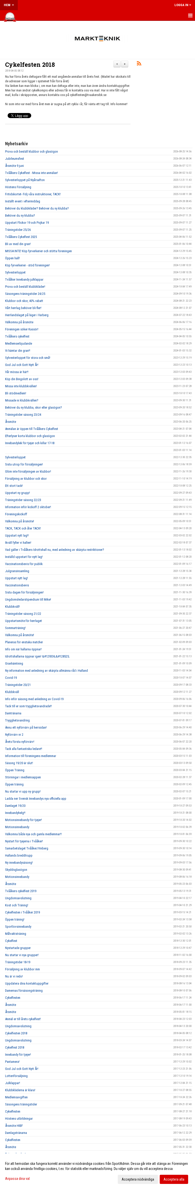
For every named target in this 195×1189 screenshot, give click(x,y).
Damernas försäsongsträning (24, 990)
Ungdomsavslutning (18, 898)
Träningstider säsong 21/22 (23, 614)
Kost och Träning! (16, 905)
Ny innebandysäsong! (19, 862)
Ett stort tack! (14, 486)
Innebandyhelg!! (15, 813)
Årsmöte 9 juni (14, 166)
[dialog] (97, 1171)
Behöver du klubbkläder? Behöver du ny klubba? (37, 208)
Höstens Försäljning (18, 187)
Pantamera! (12, 1062)
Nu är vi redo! (14, 976)
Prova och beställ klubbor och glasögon (31, 151)
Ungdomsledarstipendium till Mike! (28, 599)
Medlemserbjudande (18, 343)
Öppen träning (14, 784)
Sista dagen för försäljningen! (24, 592)
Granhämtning (14, 663)
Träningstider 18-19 (17, 962)
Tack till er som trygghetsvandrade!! (28, 706)
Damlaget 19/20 (15, 806)
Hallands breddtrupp (18, 855)
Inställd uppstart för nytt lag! (24, 557)
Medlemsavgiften (16, 1097)
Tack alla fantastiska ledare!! (23, 749)
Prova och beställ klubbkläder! (25, 286)
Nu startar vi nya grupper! (22, 955)
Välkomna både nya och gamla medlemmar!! (33, 834)
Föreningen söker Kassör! (21, 329)
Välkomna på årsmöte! (19, 521)
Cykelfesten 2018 (30, 64)
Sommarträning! (15, 628)
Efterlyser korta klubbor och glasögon (30, 436)
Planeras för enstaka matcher (24, 642)
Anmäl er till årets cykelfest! (23, 1019)
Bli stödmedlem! (15, 393)
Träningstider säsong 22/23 (23, 500)
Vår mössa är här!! (16, 372)
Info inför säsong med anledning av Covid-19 (34, 699)
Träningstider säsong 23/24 (23, 414)
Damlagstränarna (16, 1133)
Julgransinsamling (17, 571)
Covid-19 (11, 678)
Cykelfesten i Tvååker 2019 (22, 912)
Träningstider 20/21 (18, 685)
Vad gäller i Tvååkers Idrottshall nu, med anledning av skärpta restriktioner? (54, 550)
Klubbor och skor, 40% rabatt (24, 301)
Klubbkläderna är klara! (20, 1090)
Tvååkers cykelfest (17, 336)
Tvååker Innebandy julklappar (24, 279)
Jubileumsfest (14, 158)
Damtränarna (13, 713)
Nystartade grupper (18, 948)
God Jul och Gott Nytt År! (21, 365)
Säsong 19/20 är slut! (19, 763)
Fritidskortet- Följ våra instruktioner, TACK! (33, 194)
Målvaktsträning (15, 934)
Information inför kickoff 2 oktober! (28, 507)
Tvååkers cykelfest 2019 (20, 891)
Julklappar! (12, 1083)
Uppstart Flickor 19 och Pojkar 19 (27, 222)
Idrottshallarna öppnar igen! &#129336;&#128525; (37, 656)
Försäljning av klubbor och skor (26, 478)
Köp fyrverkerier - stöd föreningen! (27, 265)
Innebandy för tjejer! (18, 1054)
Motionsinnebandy (17, 827)
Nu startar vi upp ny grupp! (23, 791)
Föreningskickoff (16, 514)
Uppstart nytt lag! (16, 578)
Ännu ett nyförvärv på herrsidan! (26, 727)
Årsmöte (10, 422)
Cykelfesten (12, 998)
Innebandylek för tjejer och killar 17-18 (29, 443)
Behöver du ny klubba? (20, 215)
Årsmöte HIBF (14, 1126)
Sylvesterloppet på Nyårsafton (25, 180)
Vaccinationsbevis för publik (24, 564)
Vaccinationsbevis (17, 585)
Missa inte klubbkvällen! (21, 386)
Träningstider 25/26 (18, 230)
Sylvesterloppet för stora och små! (27, 358)
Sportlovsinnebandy (18, 926)
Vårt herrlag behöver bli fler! (23, 308)
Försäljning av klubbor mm (22, 969)
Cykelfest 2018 (14, 1047)
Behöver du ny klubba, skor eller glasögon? (33, 407)
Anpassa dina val (17, 1179)
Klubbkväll (12, 692)
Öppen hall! (12, 258)
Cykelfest (11, 941)
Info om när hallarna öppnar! (23, 649)
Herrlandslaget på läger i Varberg (26, 315)
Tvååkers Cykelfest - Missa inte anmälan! (31, 173)
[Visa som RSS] (139, 64)
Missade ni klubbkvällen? (21, 400)
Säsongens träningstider (21, 1104)
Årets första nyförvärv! (19, 742)
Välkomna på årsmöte (19, 322)
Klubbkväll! (12, 606)
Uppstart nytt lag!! (17, 535)
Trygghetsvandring (17, 720)
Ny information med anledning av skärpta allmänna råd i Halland (46, 670)
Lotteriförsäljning (16, 1076)
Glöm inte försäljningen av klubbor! (28, 471)
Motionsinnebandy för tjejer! (23, 820)
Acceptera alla (174, 1179)
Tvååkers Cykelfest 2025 (21, 237)
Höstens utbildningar (19, 1118)
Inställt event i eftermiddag (22, 201)
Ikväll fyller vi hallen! (18, 542)
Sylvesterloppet (15, 272)
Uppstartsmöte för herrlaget (23, 621)
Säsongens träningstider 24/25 (25, 294)
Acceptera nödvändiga (138, 1179)
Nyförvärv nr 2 (14, 734)
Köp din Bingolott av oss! (21, 379)
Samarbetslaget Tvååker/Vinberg (26, 848)
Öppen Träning (14, 770)
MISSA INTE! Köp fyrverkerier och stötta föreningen (38, 251)
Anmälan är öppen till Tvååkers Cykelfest (31, 429)
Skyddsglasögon (16, 870)
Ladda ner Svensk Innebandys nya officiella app (35, 798)
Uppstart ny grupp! (17, 493)
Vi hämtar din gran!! (17, 350)
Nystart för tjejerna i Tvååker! (24, 841)
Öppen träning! (14, 919)
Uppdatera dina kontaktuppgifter (26, 983)
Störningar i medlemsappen (23, 777)
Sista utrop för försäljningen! (24, 464)
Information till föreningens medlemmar (30, 756)
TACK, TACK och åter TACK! (23, 528)
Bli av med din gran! (18, 244)
